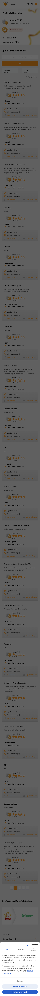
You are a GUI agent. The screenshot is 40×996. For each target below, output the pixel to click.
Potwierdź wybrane (20, 986)
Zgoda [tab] (7, 949)
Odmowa (20, 981)
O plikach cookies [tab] (33, 949)
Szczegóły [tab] (20, 949)
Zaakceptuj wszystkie (20, 992)
